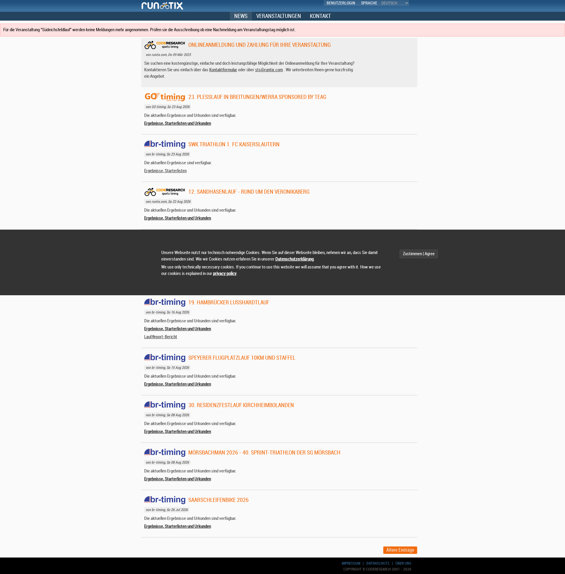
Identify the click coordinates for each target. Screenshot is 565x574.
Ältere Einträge (400, 550)
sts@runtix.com (269, 69)
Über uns (403, 563)
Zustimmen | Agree (419, 253)
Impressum (351, 563)
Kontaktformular (223, 69)
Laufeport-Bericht (160, 336)
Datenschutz (377, 563)
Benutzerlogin (341, 3)
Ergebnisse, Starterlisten (165, 170)
